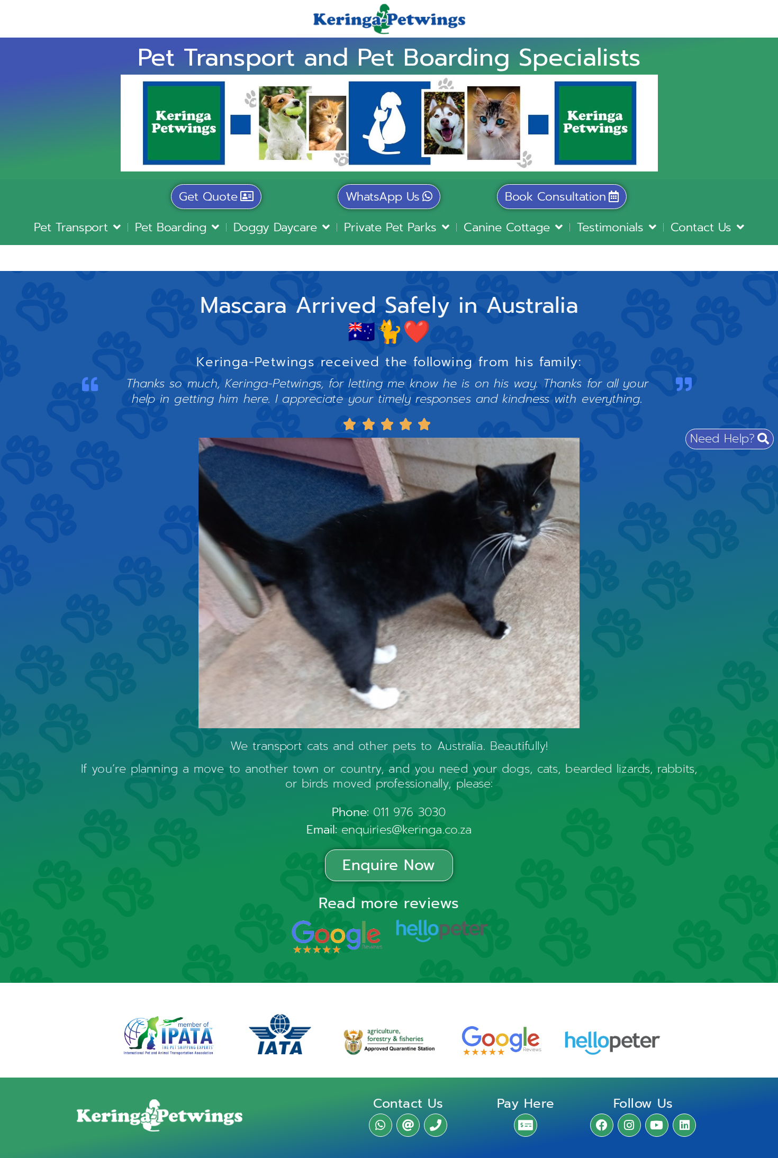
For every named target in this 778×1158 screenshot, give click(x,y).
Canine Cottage (507, 227)
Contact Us (701, 227)
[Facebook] (601, 1125)
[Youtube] (656, 1125)
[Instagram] (629, 1125)
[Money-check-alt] (525, 1125)
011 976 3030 (409, 812)
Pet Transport (71, 227)
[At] (408, 1125)
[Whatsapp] (380, 1125)
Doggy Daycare (275, 227)
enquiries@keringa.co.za (406, 829)
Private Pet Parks (390, 227)
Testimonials (610, 227)
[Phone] (435, 1125)
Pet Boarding (170, 227)
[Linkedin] (684, 1125)
